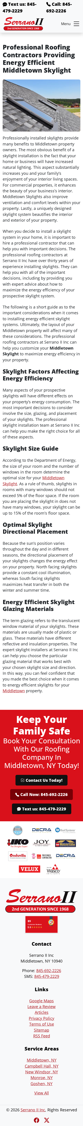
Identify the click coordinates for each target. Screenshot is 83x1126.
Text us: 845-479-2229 (19, 7)
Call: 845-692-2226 (59, 7)
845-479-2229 (46, 976)
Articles (41, 1012)
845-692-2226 (48, 970)
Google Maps (41, 1000)
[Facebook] (37, 1120)
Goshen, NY (41, 1083)
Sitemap (41, 1030)
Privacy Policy (41, 1018)
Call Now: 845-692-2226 (43, 794)
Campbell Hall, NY (41, 1066)
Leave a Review (41, 1006)
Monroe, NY (42, 1077)
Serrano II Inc (33, 1109)
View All (41, 1093)
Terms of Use (41, 1024)
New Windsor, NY (41, 1071)
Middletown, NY (41, 1060)
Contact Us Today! (43, 780)
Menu (66, 23)
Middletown (14, 690)
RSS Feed (41, 1035)
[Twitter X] (46, 1120)
